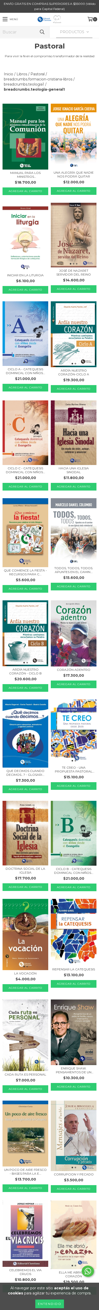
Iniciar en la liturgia (25, 275)
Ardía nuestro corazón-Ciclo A (73, 372)
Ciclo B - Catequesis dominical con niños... (73, 871)
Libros (21, 74)
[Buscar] (42, 32)
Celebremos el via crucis (25, 1272)
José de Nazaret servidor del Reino (73, 272)
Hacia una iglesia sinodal (74, 470)
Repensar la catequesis (73, 969)
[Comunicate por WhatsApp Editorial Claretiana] (88, 1271)
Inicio (8, 74)
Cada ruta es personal (25, 1074)
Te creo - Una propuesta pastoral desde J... (73, 769)
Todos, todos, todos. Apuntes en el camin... (73, 570)
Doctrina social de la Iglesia (25, 870)
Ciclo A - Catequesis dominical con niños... (25, 371)
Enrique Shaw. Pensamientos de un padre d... (73, 1070)
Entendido (49, 1304)
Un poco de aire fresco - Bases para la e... (25, 1171)
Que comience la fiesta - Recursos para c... (25, 572)
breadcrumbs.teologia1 (24, 84)
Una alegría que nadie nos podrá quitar (74, 174)
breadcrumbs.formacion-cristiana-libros (38, 79)
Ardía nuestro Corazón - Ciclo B (25, 671)
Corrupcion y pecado (74, 1174)
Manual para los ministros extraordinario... (25, 174)
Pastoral (37, 74)
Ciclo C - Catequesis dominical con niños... (25, 470)
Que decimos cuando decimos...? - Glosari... (25, 773)
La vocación (25, 973)
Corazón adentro (73, 670)
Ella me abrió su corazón (73, 1274)
